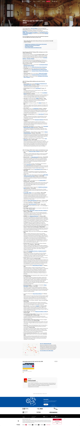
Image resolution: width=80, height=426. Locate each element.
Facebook (52, 416)
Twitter (54, 416)
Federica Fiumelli (31, 24)
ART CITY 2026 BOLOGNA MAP (45, 343)
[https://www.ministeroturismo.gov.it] (26, 409)
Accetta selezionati (57, 421)
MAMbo (37, 98)
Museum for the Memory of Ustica (41, 311)
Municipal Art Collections (39, 119)
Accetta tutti (57, 419)
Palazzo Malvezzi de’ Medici (37, 265)
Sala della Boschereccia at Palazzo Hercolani (39, 69)
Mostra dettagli (48, 424)
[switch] (32, 424)
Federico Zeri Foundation (43, 73)
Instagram (51, 416)
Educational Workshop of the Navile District (39, 74)
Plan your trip (33, 417)
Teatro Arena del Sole (32, 204)
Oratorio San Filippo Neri (34, 216)
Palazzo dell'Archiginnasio (32, 200)
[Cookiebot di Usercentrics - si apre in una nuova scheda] (18, 424)
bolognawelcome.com (31, 386)
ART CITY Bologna (34, 28)
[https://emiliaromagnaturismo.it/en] (53, 413)
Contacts (24, 417)
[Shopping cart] (54, 1)
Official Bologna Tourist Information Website (25, 1)
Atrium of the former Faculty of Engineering (39, 67)
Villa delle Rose (35, 108)
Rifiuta (57, 423)
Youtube (55, 416)
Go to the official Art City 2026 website (46, 350)
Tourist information (34, 416)
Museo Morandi (41, 114)
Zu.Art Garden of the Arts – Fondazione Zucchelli (37, 251)
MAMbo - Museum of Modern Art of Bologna (30, 32)
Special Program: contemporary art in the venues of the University (36, 44)
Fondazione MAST (42, 180)
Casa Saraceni (28, 164)
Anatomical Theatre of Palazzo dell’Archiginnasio (40, 70)
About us (24, 416)
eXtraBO (37, 305)
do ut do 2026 (26, 192)
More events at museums (29, 46)
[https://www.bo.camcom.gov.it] (25, 413)
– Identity (29, 192)
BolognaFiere (25, 31)
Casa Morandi (38, 88)
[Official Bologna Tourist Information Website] (22, 1)
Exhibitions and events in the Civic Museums (32, 45)
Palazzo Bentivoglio (34, 157)
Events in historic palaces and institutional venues (33, 47)
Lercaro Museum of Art (38, 169)
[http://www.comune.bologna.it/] (39, 413)
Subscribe (46, 404)
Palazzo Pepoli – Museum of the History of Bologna (38, 210)
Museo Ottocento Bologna (37, 293)
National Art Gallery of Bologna (34, 151)
